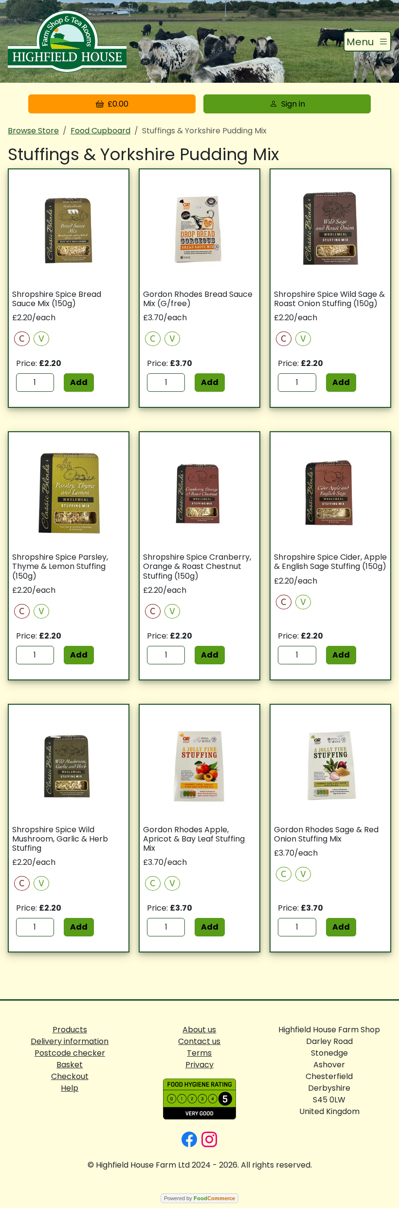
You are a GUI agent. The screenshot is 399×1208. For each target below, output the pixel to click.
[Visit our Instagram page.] (209, 1139)
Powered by (199, 1198)
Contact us (199, 1041)
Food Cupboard (100, 130)
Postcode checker (70, 1053)
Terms (199, 1053)
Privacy (199, 1064)
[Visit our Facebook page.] (189, 1139)
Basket (69, 1064)
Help (69, 1088)
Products (70, 1029)
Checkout (70, 1076)
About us (199, 1029)
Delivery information (70, 1041)
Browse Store (33, 130)
